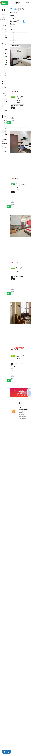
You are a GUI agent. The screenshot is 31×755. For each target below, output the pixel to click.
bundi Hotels (15, 9)
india (11, 8)
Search (4, 3)
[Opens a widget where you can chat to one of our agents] (6, 752)
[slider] (3, 17)
